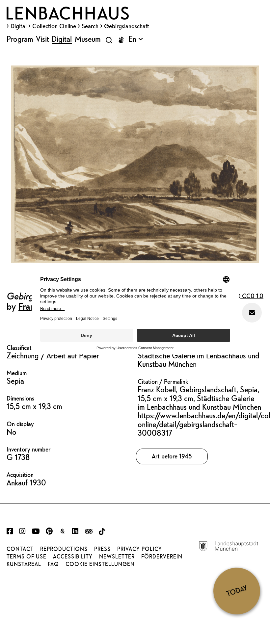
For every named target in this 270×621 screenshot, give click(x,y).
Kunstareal (24, 564)
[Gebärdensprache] (121, 40)
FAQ (53, 564)
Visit (42, 39)
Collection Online (54, 26)
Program (20, 39)
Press (102, 549)
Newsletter (117, 556)
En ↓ (135, 39)
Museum (88, 39)
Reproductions (64, 549)
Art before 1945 (172, 456)
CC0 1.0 (251, 295)
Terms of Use (26, 556)
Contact (20, 549)
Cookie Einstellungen (100, 564)
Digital (19, 26)
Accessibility (73, 556)
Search (90, 26)
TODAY (236, 590)
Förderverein (161, 556)
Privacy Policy (139, 549)
